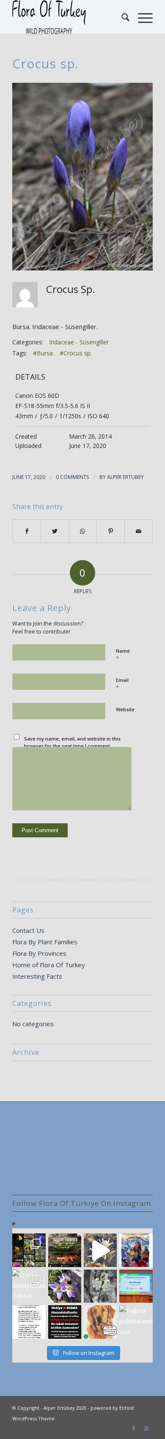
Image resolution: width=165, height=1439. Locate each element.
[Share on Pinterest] (110, 531)
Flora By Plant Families (44, 942)
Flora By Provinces (39, 953)
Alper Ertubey (125, 477)
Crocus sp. (45, 63)
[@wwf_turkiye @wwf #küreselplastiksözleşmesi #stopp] (28, 1321)
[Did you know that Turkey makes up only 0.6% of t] (64, 1250)
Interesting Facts (37, 976)
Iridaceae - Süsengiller (79, 342)
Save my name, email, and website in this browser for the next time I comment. (72, 742)
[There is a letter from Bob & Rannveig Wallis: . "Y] (28, 1250)
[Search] (121, 17)
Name (123, 655)
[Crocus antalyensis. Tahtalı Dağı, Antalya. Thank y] (28, 1286)
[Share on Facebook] (27, 531)
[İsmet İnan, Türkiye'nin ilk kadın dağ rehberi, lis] (135, 1250)
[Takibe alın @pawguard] (64, 1321)
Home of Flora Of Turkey (48, 964)
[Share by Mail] (138, 531)
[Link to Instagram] (146, 1428)
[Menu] (141, 17)
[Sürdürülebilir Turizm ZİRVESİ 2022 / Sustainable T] (135, 1286)
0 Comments (72, 477)
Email (122, 684)
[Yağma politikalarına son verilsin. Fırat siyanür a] (135, 1321)
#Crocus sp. (76, 353)
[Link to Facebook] (133, 1428)
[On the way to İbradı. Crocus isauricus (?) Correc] (64, 1286)
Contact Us (28, 930)
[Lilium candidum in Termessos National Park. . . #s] (100, 1286)
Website (125, 709)
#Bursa (43, 353)
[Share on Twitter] (55, 531)
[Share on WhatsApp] (82, 531)
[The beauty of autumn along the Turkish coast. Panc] (100, 1250)
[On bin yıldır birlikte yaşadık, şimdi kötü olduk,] (100, 1321)
